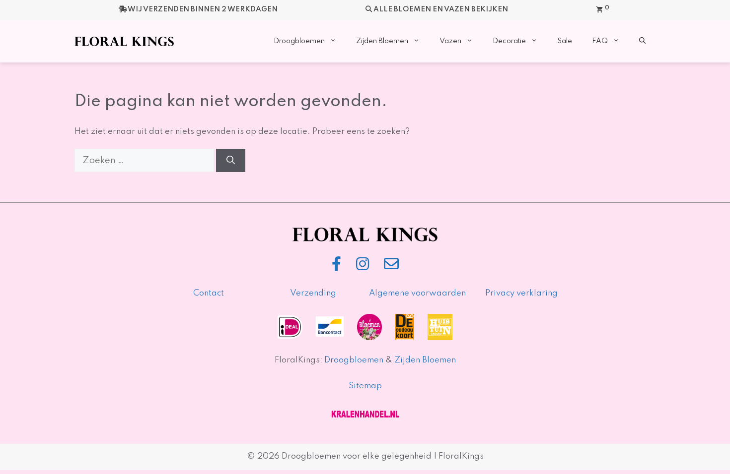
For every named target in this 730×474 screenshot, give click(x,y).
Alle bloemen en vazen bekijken (440, 9)
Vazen (450, 41)
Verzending (313, 293)
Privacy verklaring (521, 293)
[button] (642, 41)
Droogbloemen (299, 41)
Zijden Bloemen (382, 41)
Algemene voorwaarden (417, 293)
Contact (208, 293)
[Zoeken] (230, 161)
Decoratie (509, 41)
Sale (564, 41)
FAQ (600, 41)
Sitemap (365, 386)
